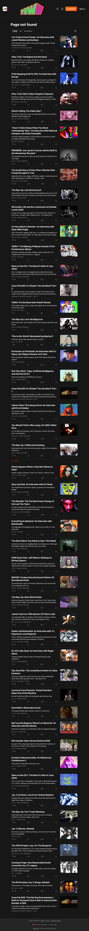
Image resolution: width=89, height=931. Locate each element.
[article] (44, 44)
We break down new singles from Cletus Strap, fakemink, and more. (34, 323)
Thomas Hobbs (25, 85)
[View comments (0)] (27, 50)
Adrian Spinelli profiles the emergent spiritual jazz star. (32, 696)
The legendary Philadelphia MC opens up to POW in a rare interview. (33, 528)
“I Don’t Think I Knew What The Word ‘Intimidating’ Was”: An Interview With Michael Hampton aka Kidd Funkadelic (34, 131)
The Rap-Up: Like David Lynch (26, 190)
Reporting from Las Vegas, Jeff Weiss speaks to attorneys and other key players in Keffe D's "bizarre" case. (34, 177)
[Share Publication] (62, 9)
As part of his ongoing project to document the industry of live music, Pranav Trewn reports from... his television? (33, 214)
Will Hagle (21, 310)
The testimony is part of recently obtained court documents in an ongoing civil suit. (34, 584)
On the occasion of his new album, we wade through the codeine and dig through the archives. (33, 508)
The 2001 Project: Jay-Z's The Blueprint (31, 845)
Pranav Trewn (22, 217)
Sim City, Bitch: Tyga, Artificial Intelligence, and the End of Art (33, 372)
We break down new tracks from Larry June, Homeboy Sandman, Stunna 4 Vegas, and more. (32, 816)
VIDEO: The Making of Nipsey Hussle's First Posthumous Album (33, 247)
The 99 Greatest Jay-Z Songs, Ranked (30, 882)
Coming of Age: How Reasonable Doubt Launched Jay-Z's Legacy (31, 864)
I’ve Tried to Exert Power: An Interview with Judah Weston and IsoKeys (33, 38)
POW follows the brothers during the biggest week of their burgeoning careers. (33, 44)
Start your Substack (40, 925)
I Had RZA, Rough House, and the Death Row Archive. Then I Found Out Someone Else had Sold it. (34, 907)
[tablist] (23, 31)
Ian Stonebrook (25, 622)
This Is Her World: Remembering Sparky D (32, 336)
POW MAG (20, 257)
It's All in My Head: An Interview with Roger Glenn (33, 652)
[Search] (57, 9)
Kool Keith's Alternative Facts (26, 708)
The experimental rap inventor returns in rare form (30, 711)
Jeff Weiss (23, 65)
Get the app (53, 925)
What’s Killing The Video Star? (27, 111)
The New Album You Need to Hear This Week (34, 541)
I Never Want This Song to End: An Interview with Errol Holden (33, 406)
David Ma (23, 731)
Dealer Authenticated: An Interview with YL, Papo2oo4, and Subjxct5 (33, 632)
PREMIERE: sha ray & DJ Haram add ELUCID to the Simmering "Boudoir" (34, 152)
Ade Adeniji (20, 362)
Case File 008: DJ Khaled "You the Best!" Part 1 (34, 390)
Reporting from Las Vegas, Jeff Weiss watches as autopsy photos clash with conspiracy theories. (33, 61)
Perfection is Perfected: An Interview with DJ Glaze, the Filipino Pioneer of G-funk (34, 352)
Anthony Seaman (26, 48)
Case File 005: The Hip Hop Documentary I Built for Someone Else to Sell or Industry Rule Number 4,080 (34, 900)
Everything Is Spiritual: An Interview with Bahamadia (32, 522)
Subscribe (71, 9)
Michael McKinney (23, 276)
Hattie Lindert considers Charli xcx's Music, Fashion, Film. (33, 473)
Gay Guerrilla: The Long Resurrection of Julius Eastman (34, 672)
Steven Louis (21, 198)
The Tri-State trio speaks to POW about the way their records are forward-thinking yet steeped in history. (34, 638)
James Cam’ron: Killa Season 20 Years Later (33, 614)
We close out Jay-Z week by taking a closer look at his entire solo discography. (34, 833)
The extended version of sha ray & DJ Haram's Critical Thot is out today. (34, 157)
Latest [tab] (15, 31)
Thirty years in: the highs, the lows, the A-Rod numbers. (32, 885)
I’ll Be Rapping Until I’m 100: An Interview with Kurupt (34, 75)
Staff (19, 836)
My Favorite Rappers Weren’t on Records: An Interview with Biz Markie (34, 724)
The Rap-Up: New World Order (27, 597)
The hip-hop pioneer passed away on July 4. (28, 339)
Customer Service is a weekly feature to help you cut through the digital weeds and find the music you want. (34, 545)
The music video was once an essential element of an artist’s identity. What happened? (34, 115)
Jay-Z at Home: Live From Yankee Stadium (33, 795)
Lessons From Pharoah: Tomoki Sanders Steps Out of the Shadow (32, 691)
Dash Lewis (23, 416)
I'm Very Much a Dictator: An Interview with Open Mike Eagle (33, 228)
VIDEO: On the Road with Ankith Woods (31, 302)
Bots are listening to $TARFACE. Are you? (27, 377)
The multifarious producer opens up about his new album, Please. (33, 488)
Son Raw (19, 873)
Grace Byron (21, 766)
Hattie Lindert (22, 475)
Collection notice (56, 921)
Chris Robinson (22, 661)
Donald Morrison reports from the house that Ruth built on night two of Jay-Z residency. (34, 799)
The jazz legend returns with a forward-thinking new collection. (31, 658)
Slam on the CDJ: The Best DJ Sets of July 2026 (32, 267)
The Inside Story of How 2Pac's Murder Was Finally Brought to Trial (33, 171)
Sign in (82, 9)
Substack (35, 928)
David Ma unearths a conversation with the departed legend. (34, 729)
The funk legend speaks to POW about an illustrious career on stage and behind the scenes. (33, 137)
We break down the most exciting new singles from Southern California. (34, 449)
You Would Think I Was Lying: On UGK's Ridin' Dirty (34, 426)
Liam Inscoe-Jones (23, 681)
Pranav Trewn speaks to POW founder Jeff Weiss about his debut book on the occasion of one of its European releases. (34, 564)
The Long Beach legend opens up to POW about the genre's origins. (34, 358)
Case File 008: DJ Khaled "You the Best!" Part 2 (34, 287)
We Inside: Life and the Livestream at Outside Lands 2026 (34, 208)
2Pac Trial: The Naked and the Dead (29, 57)
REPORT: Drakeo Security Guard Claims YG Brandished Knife (33, 579)
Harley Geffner (21, 453)
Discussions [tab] (28, 31)
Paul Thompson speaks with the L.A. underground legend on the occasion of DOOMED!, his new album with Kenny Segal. (34, 233)
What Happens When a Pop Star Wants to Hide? (32, 468)
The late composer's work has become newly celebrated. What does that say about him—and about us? (33, 677)
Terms (48, 921)
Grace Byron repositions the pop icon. (26, 763)
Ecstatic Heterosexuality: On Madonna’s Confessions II (31, 759)
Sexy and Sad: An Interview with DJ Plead (32, 484)
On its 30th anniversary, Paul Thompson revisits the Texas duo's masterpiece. (33, 432)
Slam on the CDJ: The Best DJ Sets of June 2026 (33, 776)
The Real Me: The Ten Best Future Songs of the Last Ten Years (33, 502)
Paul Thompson (22, 161)
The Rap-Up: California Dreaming (28, 445)
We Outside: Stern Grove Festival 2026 (31, 741)
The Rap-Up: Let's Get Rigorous (27, 319)
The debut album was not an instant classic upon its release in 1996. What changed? (34, 869)
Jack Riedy (21, 141)
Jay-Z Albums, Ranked (23, 828)
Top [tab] (20, 31)
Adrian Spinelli (22, 698)
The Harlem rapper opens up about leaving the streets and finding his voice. (33, 412)
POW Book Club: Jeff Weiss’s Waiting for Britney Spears (32, 559)
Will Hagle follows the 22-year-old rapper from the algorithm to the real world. (34, 306)
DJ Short (20, 342)
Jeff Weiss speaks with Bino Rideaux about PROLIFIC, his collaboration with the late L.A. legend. (33, 253)
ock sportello (22, 379)
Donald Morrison (23, 327)
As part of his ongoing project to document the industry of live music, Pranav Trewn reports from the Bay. (33, 745)
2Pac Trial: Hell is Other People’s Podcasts (32, 94)
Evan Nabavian (22, 713)
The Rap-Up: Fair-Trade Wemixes (28, 812)
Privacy (42, 921)
